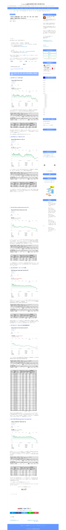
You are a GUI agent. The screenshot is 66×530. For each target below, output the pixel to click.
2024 (44, 84)
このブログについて (46, 46)
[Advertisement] (24, 29)
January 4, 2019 (24, 46)
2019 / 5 (46, 102)
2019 (44, 93)
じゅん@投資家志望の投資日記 (33, 4)
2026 (44, 80)
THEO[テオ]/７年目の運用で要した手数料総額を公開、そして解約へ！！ (52, 204)
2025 (44, 82)
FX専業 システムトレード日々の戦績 (48, 125)
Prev (44, 165)
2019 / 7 (46, 100)
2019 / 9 (46, 98)
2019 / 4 (46, 103)
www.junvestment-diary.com (47, 73)
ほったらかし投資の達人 (46, 123)
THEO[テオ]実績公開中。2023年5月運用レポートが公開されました (52, 229)
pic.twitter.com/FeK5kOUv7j (18, 45)
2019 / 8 (46, 99)
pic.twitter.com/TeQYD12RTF (30, 51)
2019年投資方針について (14, 520)
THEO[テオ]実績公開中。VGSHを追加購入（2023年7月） (52, 216)
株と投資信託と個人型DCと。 (47, 121)
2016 (44, 112)
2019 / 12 (46, 94)
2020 (44, 91)
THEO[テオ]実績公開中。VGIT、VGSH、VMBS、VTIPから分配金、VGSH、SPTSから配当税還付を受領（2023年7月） (49, 223)
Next (54, 165)
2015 (44, 114)
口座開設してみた (48, 156)
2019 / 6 (46, 101)
